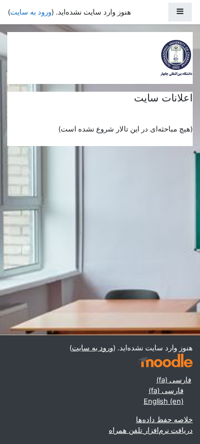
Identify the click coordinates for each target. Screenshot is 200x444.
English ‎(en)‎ (163, 401)
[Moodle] (165, 361)
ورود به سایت (30, 12)
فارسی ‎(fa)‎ (173, 380)
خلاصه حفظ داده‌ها (164, 419)
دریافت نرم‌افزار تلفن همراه (151, 430)
